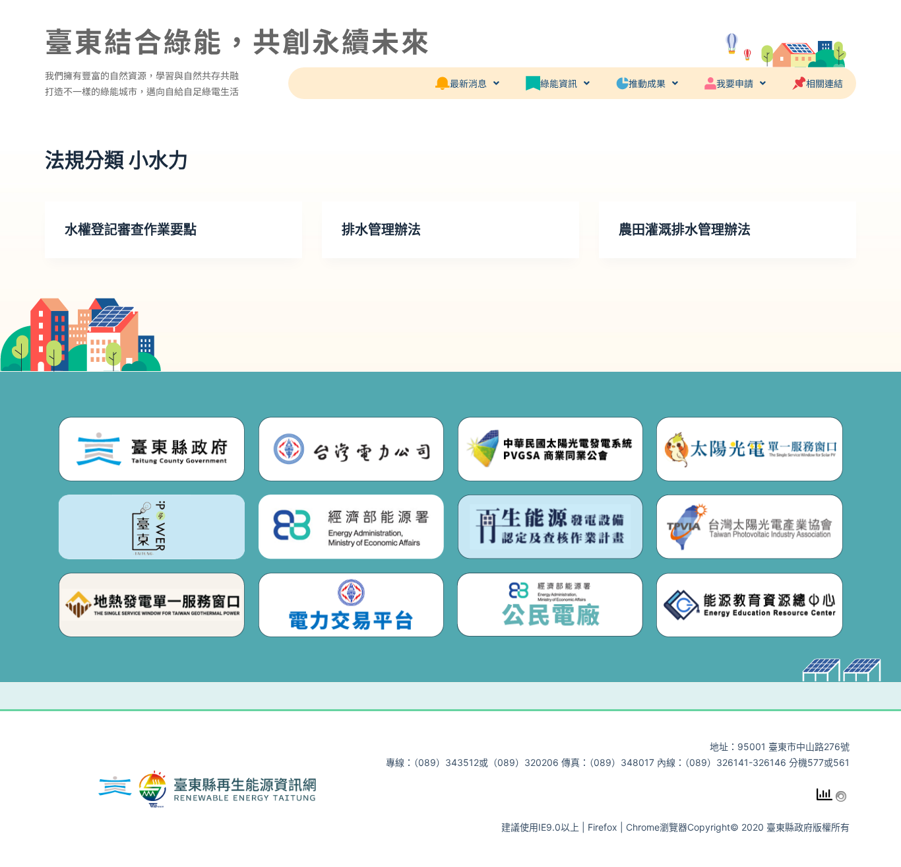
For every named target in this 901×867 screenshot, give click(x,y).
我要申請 (734, 83)
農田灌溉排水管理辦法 (685, 230)
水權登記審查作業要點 (131, 230)
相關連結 (824, 83)
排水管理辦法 (381, 230)
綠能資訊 (558, 83)
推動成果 (647, 83)
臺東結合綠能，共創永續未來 (238, 40)
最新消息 (468, 83)
